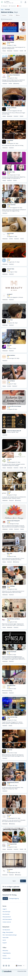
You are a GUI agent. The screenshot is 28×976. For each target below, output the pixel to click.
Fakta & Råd (5, 937)
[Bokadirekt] (2, 2)
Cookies (4, 955)
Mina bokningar (6, 911)
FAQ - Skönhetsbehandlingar (10, 935)
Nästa (22, 880)
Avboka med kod (7, 922)
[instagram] (4, 966)
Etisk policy (5, 950)
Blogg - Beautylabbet (8, 932)
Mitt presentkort (7, 916)
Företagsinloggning (14, 898)
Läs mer (5, 898)
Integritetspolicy (7, 953)
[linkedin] (6, 966)
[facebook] (9, 966)
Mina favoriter (6, 914)
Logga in (5, 909)
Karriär (4, 940)
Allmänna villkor (6, 958)
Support (5, 942)
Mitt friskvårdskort (7, 919)
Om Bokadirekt (6, 929)
